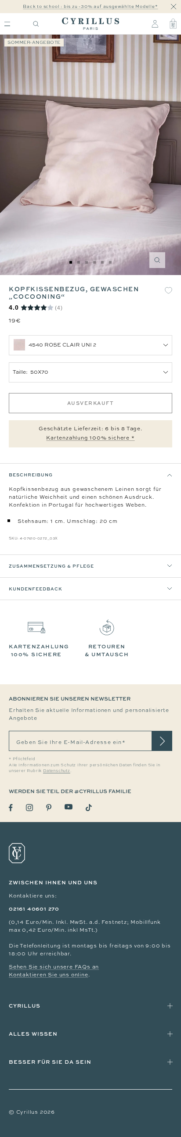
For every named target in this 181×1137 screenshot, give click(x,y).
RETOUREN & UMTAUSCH (107, 650)
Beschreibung (31, 475)
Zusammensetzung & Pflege (51, 566)
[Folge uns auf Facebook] (11, 808)
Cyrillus (24, 1005)
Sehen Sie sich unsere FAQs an (54, 966)
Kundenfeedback (35, 589)
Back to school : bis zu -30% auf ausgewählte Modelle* (90, 6)
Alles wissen (33, 1033)
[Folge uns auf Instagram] (29, 807)
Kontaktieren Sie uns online (48, 974)
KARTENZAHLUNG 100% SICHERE (39, 650)
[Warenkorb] (173, 23)
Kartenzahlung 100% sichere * (90, 437)
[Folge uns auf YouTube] (68, 807)
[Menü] (7, 24)
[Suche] (36, 24)
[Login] (155, 23)
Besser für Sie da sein (50, 1061)
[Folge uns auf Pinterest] (48, 807)
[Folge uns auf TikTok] (89, 807)
